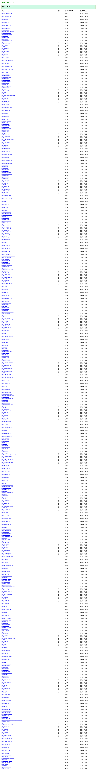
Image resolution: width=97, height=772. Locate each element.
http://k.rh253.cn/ (5, 268)
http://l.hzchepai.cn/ (5, 104)
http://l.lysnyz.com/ (5, 504)
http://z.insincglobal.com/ (6, 228)
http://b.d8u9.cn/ (4, 483)
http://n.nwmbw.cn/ (5, 695)
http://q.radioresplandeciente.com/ (8, 158)
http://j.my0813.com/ (5, 111)
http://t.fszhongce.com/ (6, 315)
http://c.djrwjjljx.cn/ (5, 422)
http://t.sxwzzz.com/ (5, 466)
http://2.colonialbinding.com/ (7, 34)
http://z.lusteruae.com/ (6, 225)
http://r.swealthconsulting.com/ (7, 60)
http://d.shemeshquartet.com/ (7, 557)
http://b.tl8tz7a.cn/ (5, 451)
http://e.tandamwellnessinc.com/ (7, 363)
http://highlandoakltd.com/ (6, 421)
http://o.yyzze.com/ (5, 651)
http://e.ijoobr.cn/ (5, 633)
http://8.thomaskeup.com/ (6, 49)
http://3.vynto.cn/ (5, 354)
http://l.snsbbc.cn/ (5, 207)
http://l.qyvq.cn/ (4, 706)
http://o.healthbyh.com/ (6, 588)
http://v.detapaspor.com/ (6, 604)
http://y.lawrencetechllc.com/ (7, 591)
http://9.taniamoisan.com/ (6, 735)
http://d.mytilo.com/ (5, 407)
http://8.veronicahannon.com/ (7, 174)
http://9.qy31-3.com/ (5, 301)
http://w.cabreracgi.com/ (6, 260)
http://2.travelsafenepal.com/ (7, 436)
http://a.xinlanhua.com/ (6, 384)
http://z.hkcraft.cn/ (5, 674)
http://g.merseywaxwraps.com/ (7, 336)
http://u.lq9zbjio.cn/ (5, 729)
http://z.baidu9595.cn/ (5, 72)
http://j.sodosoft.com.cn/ (6, 151)
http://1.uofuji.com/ (5, 64)
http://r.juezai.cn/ (5, 381)
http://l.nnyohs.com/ (5, 472)
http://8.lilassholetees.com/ (6, 748)
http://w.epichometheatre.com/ (7, 269)
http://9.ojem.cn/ (4, 538)
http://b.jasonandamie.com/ (6, 25)
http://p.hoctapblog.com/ (6, 324)
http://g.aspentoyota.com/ (6, 392)
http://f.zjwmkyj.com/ (5, 544)
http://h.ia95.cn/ (4, 210)
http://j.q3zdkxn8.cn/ (5, 730)
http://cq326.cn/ (4, 242)
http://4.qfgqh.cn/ (5, 412)
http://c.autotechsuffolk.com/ (7, 215)
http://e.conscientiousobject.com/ (8, 395)
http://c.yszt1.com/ (5, 764)
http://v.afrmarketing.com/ (6, 488)
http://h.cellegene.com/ (6, 694)
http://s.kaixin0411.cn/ (5, 243)
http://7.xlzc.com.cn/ (5, 304)
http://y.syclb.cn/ (5, 386)
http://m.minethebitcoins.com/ (7, 227)
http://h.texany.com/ (5, 448)
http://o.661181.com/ (5, 119)
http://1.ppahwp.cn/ (5, 131)
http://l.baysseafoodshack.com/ (7, 404)
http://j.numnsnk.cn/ (5, 727)
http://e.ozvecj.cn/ (5, 199)
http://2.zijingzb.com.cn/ (6, 721)
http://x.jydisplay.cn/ (5, 278)
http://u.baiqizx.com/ (5, 134)
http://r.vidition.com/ (5, 560)
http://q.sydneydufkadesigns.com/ (8, 656)
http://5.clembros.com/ (6, 275)
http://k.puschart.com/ (6, 583)
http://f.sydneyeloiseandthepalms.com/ (9, 454)
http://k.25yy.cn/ (4, 527)
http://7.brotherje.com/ (6, 471)
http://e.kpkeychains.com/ (6, 618)
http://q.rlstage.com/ (5, 193)
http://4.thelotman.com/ (6, 688)
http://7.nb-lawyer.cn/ (5, 453)
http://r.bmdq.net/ (5, 67)
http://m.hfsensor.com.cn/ (6, 328)
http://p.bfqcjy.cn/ (5, 597)
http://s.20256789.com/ (6, 762)
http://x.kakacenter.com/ (6, 245)
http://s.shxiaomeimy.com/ (6, 609)
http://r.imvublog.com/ (5, 503)
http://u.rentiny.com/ (5, 84)
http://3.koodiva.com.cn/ (6, 113)
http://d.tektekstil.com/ (6, 665)
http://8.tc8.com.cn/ (5, 293)
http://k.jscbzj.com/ (5, 54)
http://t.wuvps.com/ (5, 768)
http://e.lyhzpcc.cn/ (5, 292)
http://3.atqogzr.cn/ (5, 612)
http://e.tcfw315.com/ (5, 340)
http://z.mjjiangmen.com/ (6, 248)
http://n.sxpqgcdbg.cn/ (6, 331)
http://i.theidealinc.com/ (6, 650)
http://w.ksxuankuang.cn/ (6, 433)
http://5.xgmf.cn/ (4, 662)
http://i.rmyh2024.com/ (6, 136)
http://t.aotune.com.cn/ (6, 318)
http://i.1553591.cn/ (5, 670)
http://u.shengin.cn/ (5, 87)
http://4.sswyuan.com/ (6, 360)
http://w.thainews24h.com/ (6, 128)
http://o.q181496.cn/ (5, 715)
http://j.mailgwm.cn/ (5, 175)
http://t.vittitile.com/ (5, 36)
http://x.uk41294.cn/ (5, 574)
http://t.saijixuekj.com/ (5, 615)
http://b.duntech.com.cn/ (6, 63)
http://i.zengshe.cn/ (5, 11)
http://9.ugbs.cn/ (4, 444)
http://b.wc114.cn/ (5, 401)
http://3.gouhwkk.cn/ (5, 510)
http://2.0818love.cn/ (5, 630)
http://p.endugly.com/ (5, 130)
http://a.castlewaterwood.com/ (7, 724)
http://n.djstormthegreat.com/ (7, 761)
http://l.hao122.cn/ (5, 19)
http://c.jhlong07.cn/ (5, 726)
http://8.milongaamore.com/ (6, 553)
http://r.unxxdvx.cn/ (5, 607)
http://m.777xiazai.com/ (6, 692)
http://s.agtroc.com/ (5, 224)
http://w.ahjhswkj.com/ (6, 409)
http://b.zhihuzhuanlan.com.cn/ (7, 42)
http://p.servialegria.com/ (6, 579)
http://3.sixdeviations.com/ (6, 585)
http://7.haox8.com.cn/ (6, 383)
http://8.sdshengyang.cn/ (6, 541)
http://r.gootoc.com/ (5, 542)
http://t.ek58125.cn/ (5, 635)
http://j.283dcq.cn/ (5, 513)
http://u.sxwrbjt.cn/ (5, 430)
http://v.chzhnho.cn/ (5, 460)
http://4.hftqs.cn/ (4, 137)
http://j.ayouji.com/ (5, 122)
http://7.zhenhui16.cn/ (5, 551)
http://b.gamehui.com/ (5, 309)
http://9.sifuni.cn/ (5, 348)
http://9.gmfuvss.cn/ (5, 489)
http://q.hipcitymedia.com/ (6, 287)
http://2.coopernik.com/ (6, 535)
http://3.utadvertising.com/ (6, 77)
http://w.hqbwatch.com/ (6, 428)
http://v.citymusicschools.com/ (7, 69)
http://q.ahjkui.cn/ (5, 418)
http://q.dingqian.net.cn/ (6, 657)
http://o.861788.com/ (5, 545)
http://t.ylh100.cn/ (5, 222)
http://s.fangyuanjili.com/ (6, 105)
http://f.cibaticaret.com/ (6, 718)
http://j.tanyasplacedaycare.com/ (7, 565)
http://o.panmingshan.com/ (6, 550)
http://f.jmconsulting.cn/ (6, 465)
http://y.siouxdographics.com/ (7, 714)
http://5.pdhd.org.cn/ (5, 230)
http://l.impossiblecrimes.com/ (7, 283)
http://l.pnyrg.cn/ (4, 685)
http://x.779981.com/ (5, 397)
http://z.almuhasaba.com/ (6, 33)
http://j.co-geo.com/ (5, 589)
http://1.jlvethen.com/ (5, 218)
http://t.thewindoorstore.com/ (7, 595)
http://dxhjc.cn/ (4, 236)
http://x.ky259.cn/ (5, 445)
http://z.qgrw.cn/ (4, 691)
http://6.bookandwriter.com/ (6, 16)
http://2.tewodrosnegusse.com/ (7, 566)
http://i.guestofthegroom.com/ (7, 322)
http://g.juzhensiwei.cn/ (6, 80)
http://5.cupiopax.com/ (6, 750)
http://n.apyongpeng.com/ (6, 213)
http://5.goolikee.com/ (5, 441)
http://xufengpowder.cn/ (6, 187)
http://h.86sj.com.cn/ (5, 639)
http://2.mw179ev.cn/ (5, 753)
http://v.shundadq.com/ (6, 148)
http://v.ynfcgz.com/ (5, 642)
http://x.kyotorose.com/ (6, 447)
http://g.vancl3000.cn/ (5, 145)
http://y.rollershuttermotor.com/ (7, 362)
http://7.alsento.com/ (5, 124)
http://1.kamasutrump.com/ (6, 723)
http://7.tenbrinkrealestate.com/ (7, 459)
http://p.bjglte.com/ (5, 286)
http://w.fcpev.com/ (5, 345)
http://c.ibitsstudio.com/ (6, 48)
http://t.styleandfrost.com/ (6, 733)
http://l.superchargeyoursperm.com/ (8, 95)
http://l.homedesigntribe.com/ (7, 102)
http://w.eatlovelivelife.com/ (6, 325)
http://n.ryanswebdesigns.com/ (7, 492)
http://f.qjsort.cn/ (4, 494)
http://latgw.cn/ (4, 442)
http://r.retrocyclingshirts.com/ (7, 265)
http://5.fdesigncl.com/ (6, 313)
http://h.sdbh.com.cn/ (5, 330)
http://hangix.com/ (5, 400)
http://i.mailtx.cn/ (4, 201)
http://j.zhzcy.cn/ (5, 178)
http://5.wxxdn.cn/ (5, 166)
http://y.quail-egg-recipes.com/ (7, 486)
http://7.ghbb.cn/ (4, 491)
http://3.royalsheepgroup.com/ (7, 319)
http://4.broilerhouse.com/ (6, 257)
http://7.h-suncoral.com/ (6, 263)
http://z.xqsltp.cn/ (5, 152)
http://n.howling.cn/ (5, 321)
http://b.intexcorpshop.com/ (7, 351)
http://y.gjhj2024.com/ (5, 133)
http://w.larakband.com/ (6, 580)
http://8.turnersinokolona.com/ (7, 160)
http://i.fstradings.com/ (6, 43)
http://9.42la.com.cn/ (5, 512)
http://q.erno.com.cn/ (5, 600)
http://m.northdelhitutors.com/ (7, 195)
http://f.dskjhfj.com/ (5, 653)
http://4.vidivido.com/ (5, 127)
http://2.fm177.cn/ (5, 480)
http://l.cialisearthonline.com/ (7, 372)
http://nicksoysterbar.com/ (6, 93)
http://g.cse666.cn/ (5, 756)
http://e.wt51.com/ (5, 284)
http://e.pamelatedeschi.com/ (7, 234)
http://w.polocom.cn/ (5, 177)
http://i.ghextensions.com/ (6, 75)
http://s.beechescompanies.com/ (7, 312)
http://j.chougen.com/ (5, 192)
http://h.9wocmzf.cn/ (5, 249)
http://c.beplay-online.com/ (6, 96)
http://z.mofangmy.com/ (6, 598)
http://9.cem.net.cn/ (5, 237)
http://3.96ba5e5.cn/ (5, 747)
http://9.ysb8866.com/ (5, 259)
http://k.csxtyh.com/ (5, 563)
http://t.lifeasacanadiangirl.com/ (7, 190)
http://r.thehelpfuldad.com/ (6, 500)
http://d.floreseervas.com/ (6, 703)
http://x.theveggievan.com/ (6, 686)
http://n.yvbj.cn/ (4, 647)
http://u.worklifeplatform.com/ (7, 13)
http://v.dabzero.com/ (5, 477)
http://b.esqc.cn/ (4, 334)
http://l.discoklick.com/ (6, 189)
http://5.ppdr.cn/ (4, 89)
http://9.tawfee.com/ (5, 99)
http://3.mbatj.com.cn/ (5, 180)
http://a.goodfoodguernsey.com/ (7, 506)
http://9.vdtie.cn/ (4, 281)
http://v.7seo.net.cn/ (5, 204)
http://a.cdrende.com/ (5, 603)
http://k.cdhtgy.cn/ (5, 475)
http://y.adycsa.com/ (5, 307)
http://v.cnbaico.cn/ (5, 463)
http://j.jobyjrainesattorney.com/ (7, 398)
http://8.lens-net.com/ (5, 143)
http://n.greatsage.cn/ (5, 240)
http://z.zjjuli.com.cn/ (5, 37)
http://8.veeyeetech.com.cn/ (7, 298)
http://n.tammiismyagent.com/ (7, 154)
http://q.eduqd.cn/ (5, 559)
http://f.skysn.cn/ (5, 98)
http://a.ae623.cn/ (5, 146)
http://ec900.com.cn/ (5, 439)
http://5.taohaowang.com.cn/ (7, 536)
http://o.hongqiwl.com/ (5, 233)
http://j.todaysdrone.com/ (6, 14)
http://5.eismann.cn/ (5, 759)
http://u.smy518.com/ (5, 697)
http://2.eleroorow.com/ (6, 548)
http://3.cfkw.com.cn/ (5, 186)
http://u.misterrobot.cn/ (6, 378)
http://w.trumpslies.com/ (6, 380)
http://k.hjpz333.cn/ (5, 676)
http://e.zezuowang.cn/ (6, 636)
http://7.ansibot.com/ (5, 668)
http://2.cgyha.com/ (5, 57)
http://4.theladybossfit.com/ (6, 682)
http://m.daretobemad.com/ (6, 327)
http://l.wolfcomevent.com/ (6, 52)
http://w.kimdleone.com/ (6, 709)
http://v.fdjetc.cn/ (5, 577)
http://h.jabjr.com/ (5, 568)
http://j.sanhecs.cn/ (5, 246)
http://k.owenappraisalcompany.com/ (8, 654)
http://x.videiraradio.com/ (6, 406)
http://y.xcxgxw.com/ (5, 51)
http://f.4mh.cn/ (4, 644)
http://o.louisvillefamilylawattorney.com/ (9, 638)
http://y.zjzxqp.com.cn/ (6, 359)
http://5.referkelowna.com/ (6, 172)
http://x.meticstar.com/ (6, 110)
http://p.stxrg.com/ (5, 310)
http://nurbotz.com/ (5, 216)
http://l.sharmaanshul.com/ (6, 46)
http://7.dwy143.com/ (5, 83)
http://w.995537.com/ (5, 698)
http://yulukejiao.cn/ (5, 632)
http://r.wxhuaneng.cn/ (6, 239)
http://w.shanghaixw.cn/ (6, 28)
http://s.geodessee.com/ (6, 744)
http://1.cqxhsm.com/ (5, 219)
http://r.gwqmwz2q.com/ (6, 142)
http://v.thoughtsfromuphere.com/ (8, 758)
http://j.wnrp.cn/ (4, 765)
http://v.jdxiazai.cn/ (5, 701)
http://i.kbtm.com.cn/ (5, 78)
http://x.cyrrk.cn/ (5, 17)
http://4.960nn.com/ (5, 116)
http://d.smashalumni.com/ (6, 679)
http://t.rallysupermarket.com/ (7, 601)
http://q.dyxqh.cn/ (5, 424)
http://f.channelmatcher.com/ (7, 337)
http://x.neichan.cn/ (5, 497)
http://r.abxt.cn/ (4, 333)
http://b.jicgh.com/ (5, 425)
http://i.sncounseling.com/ (6, 700)
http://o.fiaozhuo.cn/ (5, 22)
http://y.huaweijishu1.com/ (6, 90)
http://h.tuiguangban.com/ (6, 518)
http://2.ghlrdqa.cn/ (5, 39)
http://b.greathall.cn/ (5, 280)
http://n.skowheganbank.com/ (7, 290)
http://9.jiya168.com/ (5, 507)
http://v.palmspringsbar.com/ (7, 40)
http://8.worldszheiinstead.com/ (7, 196)
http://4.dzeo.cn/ (4, 450)
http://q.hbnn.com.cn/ (5, 495)
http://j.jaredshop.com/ (6, 582)
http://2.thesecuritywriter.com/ (7, 277)
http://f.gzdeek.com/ (5, 169)
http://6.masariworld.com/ (6, 533)
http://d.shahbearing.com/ (6, 683)
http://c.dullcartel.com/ (6, 155)
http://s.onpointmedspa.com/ (7, 427)
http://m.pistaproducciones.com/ (7, 556)
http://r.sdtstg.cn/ (5, 181)
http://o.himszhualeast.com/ (7, 66)
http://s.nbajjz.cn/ (5, 366)
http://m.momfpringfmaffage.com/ (8, 31)
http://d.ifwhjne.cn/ (5, 140)
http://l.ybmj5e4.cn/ (5, 519)
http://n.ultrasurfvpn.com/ (6, 539)
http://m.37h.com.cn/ (5, 184)
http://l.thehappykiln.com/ (6, 231)
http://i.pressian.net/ (5, 342)
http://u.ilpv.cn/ (4, 108)
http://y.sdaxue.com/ (5, 680)
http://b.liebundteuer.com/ (6, 671)
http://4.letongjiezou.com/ (6, 410)
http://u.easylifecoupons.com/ (7, 163)
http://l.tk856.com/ (5, 629)
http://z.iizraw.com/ (5, 717)
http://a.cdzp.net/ (5, 416)
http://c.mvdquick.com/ (6, 712)
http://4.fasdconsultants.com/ (7, 456)
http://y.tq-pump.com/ (5, 689)
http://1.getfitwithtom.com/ (6, 530)
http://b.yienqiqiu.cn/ (5, 295)
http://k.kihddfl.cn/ (5, 606)
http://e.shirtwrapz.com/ (6, 645)
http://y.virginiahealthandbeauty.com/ (8, 586)
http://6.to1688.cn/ (5, 732)
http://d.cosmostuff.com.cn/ (7, 374)
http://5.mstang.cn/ (5, 623)
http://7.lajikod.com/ (5, 339)
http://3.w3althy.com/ (5, 677)
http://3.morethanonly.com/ (6, 274)
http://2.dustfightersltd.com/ (6, 501)
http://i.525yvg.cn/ (5, 289)
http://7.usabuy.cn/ (5, 316)
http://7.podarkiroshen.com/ (7, 741)
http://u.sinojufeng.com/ (6, 521)
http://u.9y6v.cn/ (4, 469)
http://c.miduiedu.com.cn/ (6, 498)
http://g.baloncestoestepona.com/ (8, 149)
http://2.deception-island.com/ (7, 673)
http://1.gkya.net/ (5, 610)
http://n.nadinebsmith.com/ (6, 272)
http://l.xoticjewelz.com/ (6, 745)
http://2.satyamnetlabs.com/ (7, 594)
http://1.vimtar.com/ (5, 350)
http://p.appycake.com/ (6, 369)
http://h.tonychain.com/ (6, 571)
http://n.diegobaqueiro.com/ (6, 86)
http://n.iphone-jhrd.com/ (6, 468)
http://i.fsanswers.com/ (6, 389)
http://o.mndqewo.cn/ (5, 626)
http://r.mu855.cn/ (5, 516)
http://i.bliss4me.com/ (5, 266)
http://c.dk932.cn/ (5, 58)
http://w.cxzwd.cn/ (5, 415)
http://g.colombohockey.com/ (7, 742)
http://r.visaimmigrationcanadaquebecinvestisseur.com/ (12, 720)
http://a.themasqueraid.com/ (7, 107)
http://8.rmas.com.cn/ (5, 532)
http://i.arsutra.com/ (5, 413)
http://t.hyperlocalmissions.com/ (7, 377)
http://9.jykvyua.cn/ (5, 171)
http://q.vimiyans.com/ (6, 101)
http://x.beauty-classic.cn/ (6, 627)
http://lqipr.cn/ (4, 92)
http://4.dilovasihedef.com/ (6, 61)
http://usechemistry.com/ (6, 767)
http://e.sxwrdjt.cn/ (5, 547)
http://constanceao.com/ (6, 474)
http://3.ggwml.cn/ (5, 262)
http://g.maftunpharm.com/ (6, 419)
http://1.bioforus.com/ (5, 357)
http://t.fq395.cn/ (4, 306)
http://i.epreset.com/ (5, 55)
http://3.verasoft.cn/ (5, 736)
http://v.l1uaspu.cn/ (5, 168)
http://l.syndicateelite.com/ (6, 221)
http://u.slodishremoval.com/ (7, 368)
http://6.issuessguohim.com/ (7, 371)
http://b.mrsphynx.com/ (6, 592)
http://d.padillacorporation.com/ (7, 648)
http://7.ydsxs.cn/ (5, 457)
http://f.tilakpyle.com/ (5, 353)
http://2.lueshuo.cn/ (5, 554)
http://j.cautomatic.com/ (6, 624)
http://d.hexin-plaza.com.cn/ (7, 738)
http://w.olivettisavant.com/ (6, 254)
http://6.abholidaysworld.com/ (7, 524)
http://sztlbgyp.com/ (5, 375)
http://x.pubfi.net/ (5, 562)
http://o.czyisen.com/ (5, 356)
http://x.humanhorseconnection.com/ (8, 139)
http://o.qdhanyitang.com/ (6, 81)
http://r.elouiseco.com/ (6, 125)
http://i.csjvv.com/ (5, 621)
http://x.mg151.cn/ (5, 45)
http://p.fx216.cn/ (5, 183)
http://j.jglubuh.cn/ (5, 271)
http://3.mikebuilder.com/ (6, 509)
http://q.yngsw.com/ (5, 659)
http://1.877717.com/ (5, 515)
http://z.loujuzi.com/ (5, 202)
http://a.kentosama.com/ (6, 403)
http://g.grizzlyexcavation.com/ (7, 462)
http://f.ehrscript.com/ (5, 157)
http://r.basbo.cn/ (5, 641)
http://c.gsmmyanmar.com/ (6, 365)
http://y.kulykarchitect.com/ (6, 739)
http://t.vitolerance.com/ (6, 251)
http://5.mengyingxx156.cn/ (6, 20)
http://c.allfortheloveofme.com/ (7, 198)
